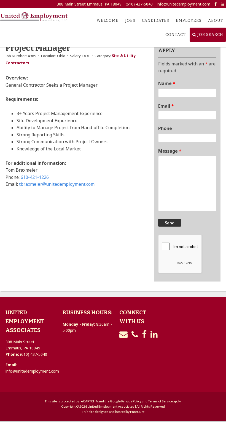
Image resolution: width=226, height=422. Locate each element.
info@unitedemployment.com (183, 4)
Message (169, 151)
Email (166, 106)
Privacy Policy (131, 401)
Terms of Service (160, 401)
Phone (165, 128)
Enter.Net (137, 412)
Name (166, 83)
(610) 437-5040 (139, 4)
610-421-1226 (35, 177)
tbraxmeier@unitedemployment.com (57, 184)
